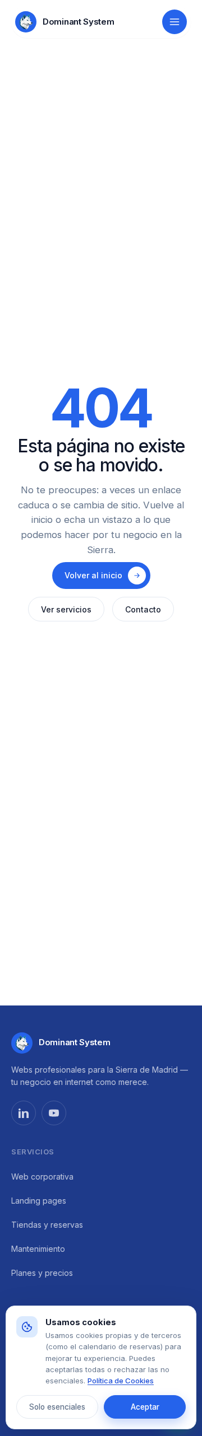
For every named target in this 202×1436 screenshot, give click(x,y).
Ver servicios (66, 609)
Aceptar (145, 1406)
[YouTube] (54, 1113)
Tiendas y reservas (47, 1224)
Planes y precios (42, 1273)
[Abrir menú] (174, 22)
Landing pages (38, 1200)
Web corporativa (42, 1176)
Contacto (143, 609)
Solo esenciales (57, 1406)
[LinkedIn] (23, 1113)
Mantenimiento (38, 1248)
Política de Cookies (121, 1380)
